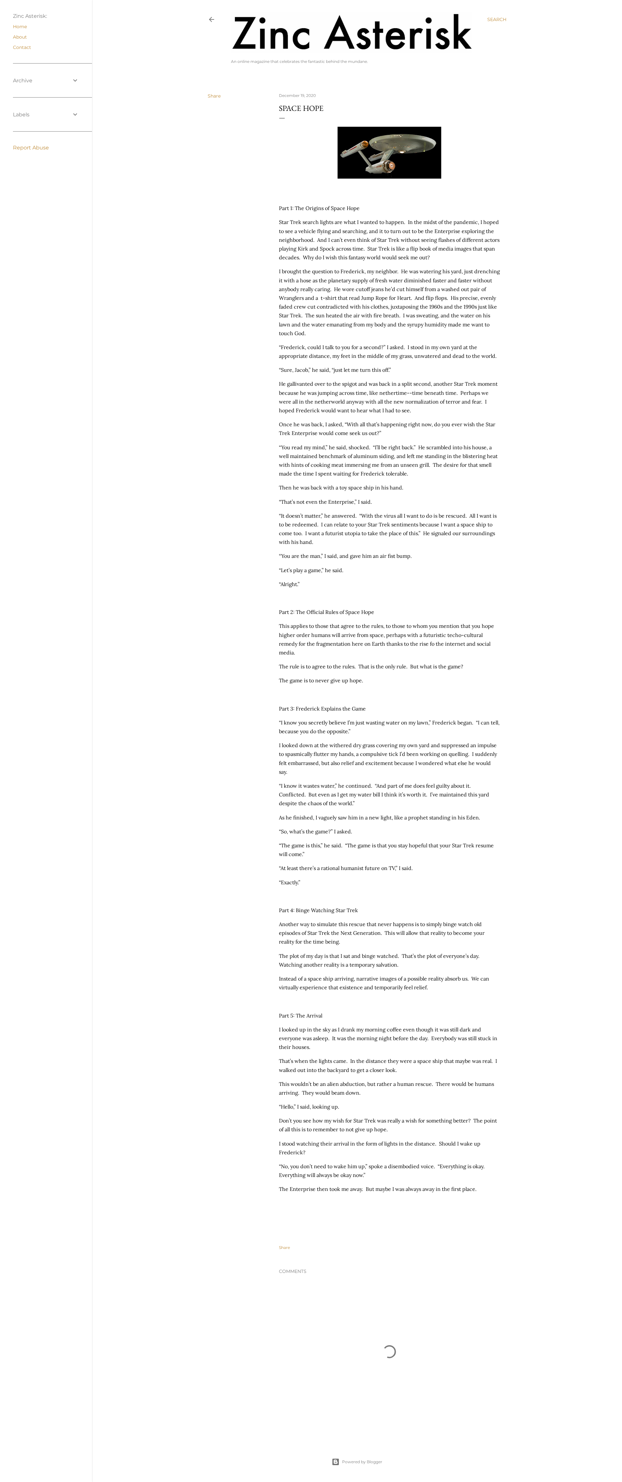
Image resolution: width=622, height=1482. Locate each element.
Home (20, 26)
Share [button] (214, 96)
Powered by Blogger (362, 1461)
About (20, 37)
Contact (22, 47)
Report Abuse (31, 148)
